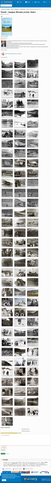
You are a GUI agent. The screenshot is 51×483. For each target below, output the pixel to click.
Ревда (14, 465)
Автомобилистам (32, 463)
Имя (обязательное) (25, 429)
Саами (23, 464)
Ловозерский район (18, 464)
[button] (24, 472)
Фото (20, 462)
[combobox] (6, 5)
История (33, 465)
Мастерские (38, 462)
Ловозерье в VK (32, 464)
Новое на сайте (14, 462)
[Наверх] (49, 481)
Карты (38, 463)
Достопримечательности (41, 464)
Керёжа (27, 464)
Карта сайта (48, 480)
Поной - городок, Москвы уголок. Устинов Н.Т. (13, 53)
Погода (20, 463)
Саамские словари (17, 468)
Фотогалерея (10, 464)
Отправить (3, 453)
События (27, 462)
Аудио (42, 462)
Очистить (7, 453)
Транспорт (42, 463)
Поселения (5, 465)
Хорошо (4, 480)
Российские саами (7, 468)
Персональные (33, 462)
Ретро (23, 462)
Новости (5, 464)
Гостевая (5, 462)
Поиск (9, 462)
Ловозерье (8, 2)
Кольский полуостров (7, 463)
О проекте (43, 480)
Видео (46, 462)
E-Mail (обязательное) (26, 431)
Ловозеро (10, 465)
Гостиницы (24, 463)
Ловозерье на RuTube (29, 468)
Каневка (24, 465)
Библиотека (15, 463)
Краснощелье (19, 465)
